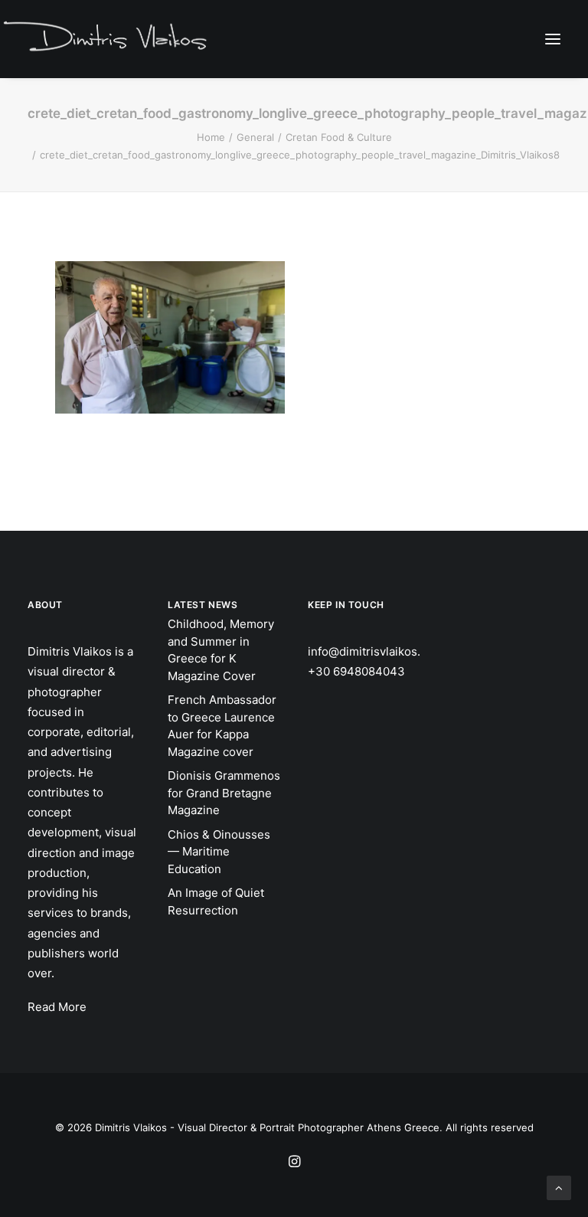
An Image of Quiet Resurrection (216, 901)
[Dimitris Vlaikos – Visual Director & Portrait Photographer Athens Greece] (107, 38)
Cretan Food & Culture (339, 137)
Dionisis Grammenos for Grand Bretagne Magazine (224, 792)
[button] (553, 38)
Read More (57, 1006)
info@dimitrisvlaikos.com (375, 651)
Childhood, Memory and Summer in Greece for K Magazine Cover (221, 650)
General (255, 137)
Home (211, 137)
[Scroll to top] (559, 1186)
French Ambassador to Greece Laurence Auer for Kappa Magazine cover (222, 725)
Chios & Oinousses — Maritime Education (219, 851)
